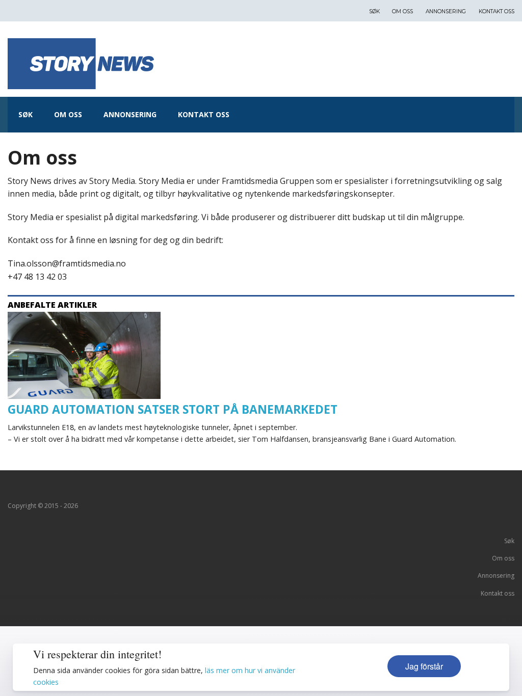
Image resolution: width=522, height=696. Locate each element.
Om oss (402, 11)
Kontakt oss (496, 11)
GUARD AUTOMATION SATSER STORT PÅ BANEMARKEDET (172, 409)
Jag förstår (424, 666)
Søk (374, 11)
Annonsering (446, 11)
